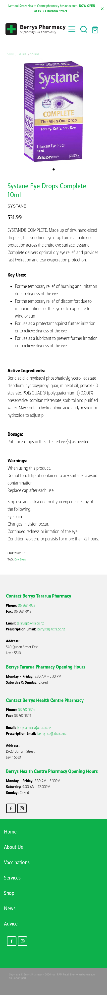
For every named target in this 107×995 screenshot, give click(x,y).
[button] (84, 29)
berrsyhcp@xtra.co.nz (51, 733)
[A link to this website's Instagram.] (22, 808)
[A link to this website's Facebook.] (11, 808)
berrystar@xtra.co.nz (51, 629)
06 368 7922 (26, 605)
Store (10, 54)
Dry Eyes (20, 559)
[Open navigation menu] (72, 29)
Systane (34, 54)
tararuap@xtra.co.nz (30, 623)
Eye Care (22, 54)
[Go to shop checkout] (96, 29)
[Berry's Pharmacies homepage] (35, 29)
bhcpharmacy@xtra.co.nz (34, 727)
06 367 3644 (26, 710)
